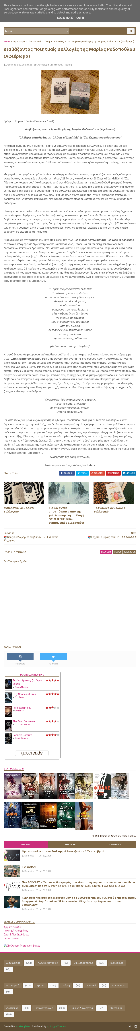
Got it (80, 17)
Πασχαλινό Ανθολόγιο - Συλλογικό (110, 509)
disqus (118, 552)
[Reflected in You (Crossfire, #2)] (8, 715)
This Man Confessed (24, 721)
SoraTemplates (22, 1026)
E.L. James (19, 697)
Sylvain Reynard (21, 738)
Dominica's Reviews (32, 674)
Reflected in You (22, 707)
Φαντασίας (116, 1008)
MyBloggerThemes (56, 1026)
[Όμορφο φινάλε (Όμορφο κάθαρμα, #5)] (102, 798)
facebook (129, 552)
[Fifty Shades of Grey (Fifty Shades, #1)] (8, 702)
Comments (114, 844)
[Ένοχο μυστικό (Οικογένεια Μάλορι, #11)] (84, 797)
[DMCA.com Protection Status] (22, 945)
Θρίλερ (40, 985)
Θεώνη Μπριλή (21, 687)
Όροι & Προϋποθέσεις (16, 934)
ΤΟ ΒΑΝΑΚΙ (29, 866)
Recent (25, 844)
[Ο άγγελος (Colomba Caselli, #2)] (48, 827)
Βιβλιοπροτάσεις (83, 962)
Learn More (65, 17)
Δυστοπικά (35, 41)
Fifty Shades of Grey (24, 694)
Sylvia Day (19, 711)
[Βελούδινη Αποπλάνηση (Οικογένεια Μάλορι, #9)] (66, 797)
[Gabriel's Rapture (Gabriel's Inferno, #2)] (8, 743)
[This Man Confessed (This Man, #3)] (8, 730)
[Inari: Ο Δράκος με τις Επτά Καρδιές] (13, 827)
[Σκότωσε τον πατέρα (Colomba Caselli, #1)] (30, 827)
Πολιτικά (91, 985)
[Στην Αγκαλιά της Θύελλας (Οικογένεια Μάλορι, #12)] (120, 797)
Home (7, 41)
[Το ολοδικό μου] (84, 829)
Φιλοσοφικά (118, 985)
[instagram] (136, 1026)
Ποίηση (48, 41)
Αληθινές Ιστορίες (48, 962)
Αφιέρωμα (19, 41)
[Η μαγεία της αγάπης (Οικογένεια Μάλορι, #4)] (13, 797)
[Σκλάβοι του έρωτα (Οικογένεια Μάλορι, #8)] (48, 797)
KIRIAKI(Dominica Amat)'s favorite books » (114, 836)
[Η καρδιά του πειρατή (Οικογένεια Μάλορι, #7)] (30, 797)
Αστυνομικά (12, 985)
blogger (106, 552)
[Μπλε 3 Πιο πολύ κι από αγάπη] (66, 827)
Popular (70, 844)
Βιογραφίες (116, 962)
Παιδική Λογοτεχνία (82, 1008)
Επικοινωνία (11, 938)
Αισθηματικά (13, 962)
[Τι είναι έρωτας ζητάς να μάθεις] (8, 688)
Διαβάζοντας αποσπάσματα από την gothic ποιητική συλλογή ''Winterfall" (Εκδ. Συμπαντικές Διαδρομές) (66, 515)
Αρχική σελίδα (12, 927)
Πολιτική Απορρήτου (16, 930)
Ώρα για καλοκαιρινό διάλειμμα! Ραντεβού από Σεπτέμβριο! (63, 851)
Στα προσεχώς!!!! (14, 768)
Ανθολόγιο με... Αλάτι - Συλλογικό (20, 509)
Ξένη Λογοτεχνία (44, 1008)
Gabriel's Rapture (22, 735)
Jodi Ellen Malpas (22, 724)
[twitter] (130, 1026)
